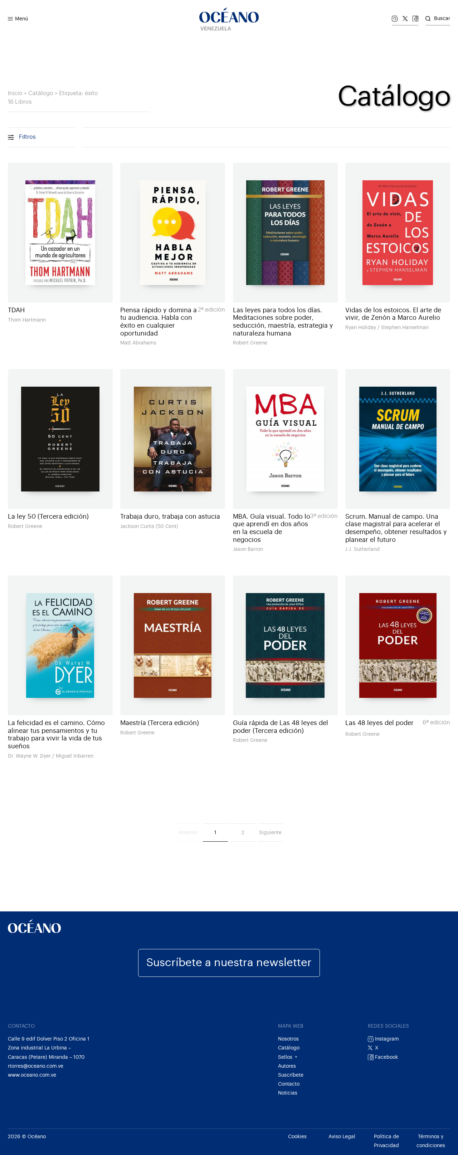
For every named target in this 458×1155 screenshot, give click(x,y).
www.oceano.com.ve (32, 1075)
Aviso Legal (341, 1136)
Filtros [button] (27, 137)
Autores (287, 1066)
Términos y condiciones (430, 1141)
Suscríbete (290, 1075)
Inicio (15, 93)
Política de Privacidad (386, 1141)
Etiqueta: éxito (78, 93)
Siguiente (270, 832)
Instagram (386, 1039)
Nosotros (288, 1039)
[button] (10, 18)
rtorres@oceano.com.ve (35, 1066)
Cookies (297, 1136)
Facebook (386, 1057)
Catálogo (40, 93)
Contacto (288, 1084)
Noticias (287, 1093)
